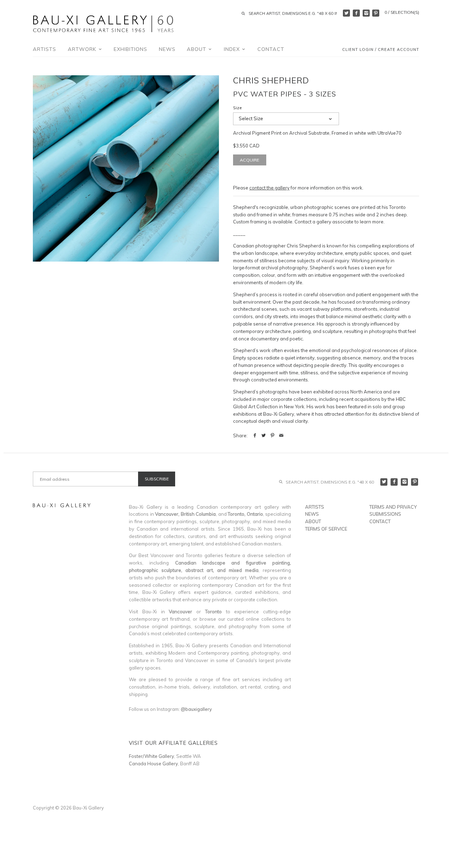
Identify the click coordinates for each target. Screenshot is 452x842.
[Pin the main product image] (272, 435)
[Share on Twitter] (264, 435)
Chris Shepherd (271, 80)
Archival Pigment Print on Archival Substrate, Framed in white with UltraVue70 (317, 133)
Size (237, 107)
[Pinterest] (375, 13)
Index (233, 49)
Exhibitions (130, 49)
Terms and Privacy (393, 507)
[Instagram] (366, 13)
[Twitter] (346, 13)
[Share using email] (281, 435)
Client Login (358, 49)
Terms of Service (326, 529)
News (167, 49)
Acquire (249, 160)
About (197, 49)
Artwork (83, 49)
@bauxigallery (196, 709)
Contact (270, 49)
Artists (44, 49)
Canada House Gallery (153, 763)
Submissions (385, 514)
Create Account (398, 49)
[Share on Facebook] (255, 435)
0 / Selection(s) (402, 12)
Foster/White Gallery (151, 756)
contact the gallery (269, 188)
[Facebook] (356, 13)
